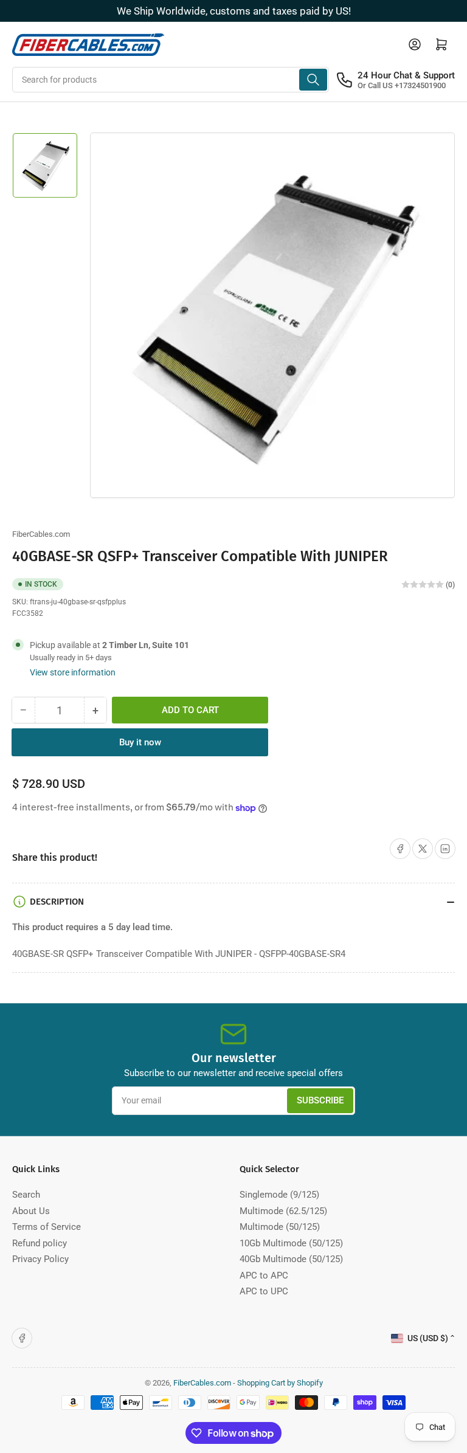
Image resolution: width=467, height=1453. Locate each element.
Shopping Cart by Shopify (280, 1382)
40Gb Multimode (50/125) (291, 1259)
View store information (73, 672)
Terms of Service (46, 1226)
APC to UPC (264, 1291)
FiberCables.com (41, 534)
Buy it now (140, 742)
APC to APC (264, 1275)
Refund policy (39, 1243)
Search (26, 1194)
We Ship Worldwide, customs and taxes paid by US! (234, 11)
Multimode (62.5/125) (283, 1211)
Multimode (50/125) (280, 1226)
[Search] (313, 79)
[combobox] (170, 79)
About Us (31, 1211)
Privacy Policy (40, 1259)
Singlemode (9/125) (279, 1194)
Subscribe (320, 1100)
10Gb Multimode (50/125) (291, 1243)
